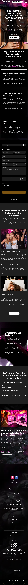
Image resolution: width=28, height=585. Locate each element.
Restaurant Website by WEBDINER (14, 572)
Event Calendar (14, 516)
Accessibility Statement (10, 575)
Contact (14, 540)
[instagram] (12, 477)
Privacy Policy (19, 575)
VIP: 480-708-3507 (14, 505)
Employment (14, 538)
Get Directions (10, 504)
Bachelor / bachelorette (14, 525)
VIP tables (8, 30)
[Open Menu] (25, 1)
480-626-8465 (18, 504)
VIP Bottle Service (14, 519)
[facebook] (16, 477)
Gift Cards (14, 532)
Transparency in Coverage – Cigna (14, 570)
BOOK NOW (17, 2)
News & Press (14, 535)
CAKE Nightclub (14, 66)
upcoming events (5, 451)
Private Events (14, 522)
